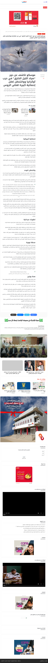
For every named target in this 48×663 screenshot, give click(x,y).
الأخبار (40, 31)
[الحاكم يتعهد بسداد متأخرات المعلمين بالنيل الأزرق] (8, 386)
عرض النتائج (24, 458)
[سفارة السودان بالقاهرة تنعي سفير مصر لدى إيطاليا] (23, 386)
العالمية (39, 34)
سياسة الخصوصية (14, 661)
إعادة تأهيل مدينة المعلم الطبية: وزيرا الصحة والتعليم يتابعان (24, 346)
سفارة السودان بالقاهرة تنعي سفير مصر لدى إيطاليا (24, 391)
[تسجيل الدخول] (1, 2)
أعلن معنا (9, 661)
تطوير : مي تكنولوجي (43, 661)
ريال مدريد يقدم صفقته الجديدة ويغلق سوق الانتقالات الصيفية (34, 524)
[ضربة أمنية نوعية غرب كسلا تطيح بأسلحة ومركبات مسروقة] (15, 110)
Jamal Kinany (42, 75)
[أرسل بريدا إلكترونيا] (39, 75)
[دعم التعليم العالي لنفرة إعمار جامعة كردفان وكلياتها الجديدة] (32, 110)
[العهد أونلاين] (24, 2)
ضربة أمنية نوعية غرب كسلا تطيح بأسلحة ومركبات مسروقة (6, 110)
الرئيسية (43, 31)
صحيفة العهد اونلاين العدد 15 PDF (39, 391)
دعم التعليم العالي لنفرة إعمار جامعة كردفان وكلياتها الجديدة (34, 528)
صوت (43, 453)
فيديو (43, 455)
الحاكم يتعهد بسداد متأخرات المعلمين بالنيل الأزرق (9, 391)
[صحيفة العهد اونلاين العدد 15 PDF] (38, 386)
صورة (43, 451)
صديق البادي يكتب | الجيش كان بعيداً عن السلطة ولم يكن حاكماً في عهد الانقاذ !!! (30, 526)
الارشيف (2, 661)
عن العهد (19, 661)
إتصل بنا (5, 661)
